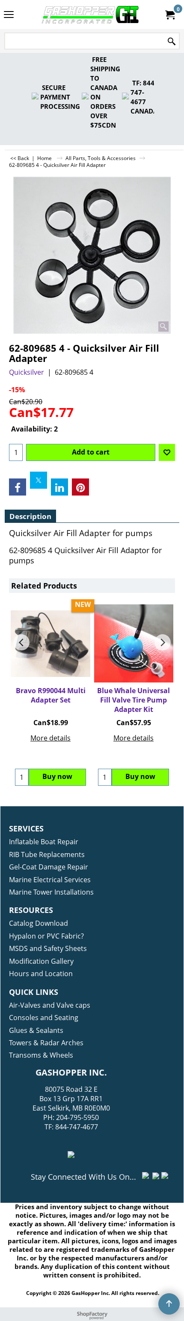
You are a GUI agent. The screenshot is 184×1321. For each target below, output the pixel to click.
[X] (38, 480)
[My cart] (169, 14)
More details (50, 738)
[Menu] (9, 15)
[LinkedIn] (59, 487)
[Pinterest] (80, 487)
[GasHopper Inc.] (90, 14)
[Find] (171, 41)
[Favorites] (167, 452)
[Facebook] (17, 487)
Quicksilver (26, 372)
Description (30, 516)
